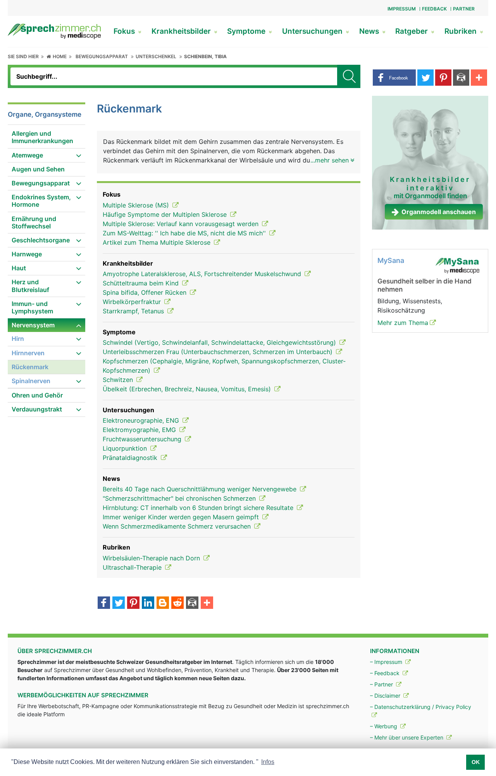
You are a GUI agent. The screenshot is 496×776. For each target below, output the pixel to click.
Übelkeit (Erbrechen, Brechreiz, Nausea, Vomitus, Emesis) (188, 389)
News (370, 31)
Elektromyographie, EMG (140, 430)
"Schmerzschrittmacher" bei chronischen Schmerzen (180, 498)
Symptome (247, 31)
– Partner (382, 684)
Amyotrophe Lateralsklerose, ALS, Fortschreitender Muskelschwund (203, 274)
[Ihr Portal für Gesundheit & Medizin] (54, 31)
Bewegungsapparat (102, 56)
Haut (19, 268)
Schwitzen (119, 380)
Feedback (434, 9)
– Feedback (385, 673)
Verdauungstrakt (37, 409)
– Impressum (387, 661)
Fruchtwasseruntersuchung (143, 439)
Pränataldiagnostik (131, 457)
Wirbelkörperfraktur (133, 302)
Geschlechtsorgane (41, 240)
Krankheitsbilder (182, 31)
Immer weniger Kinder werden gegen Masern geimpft (182, 517)
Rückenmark (30, 367)
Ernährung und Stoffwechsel (34, 222)
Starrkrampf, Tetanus (134, 311)
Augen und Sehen (38, 169)
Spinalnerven (31, 381)
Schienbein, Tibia (205, 56)
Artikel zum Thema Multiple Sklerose (157, 242)
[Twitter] (119, 603)
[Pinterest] (133, 603)
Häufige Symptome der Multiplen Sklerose (166, 214)
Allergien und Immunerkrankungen (42, 137)
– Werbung (384, 726)
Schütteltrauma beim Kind (142, 283)
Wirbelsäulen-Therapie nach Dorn (152, 558)
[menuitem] (46, 137)
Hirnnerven (28, 353)
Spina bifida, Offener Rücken (145, 292)
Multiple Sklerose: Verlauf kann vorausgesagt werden (181, 224)
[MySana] (457, 265)
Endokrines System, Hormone (41, 200)
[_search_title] (348, 76)
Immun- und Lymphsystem (32, 307)
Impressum (402, 9)
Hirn (18, 338)
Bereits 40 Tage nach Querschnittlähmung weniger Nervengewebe (200, 489)
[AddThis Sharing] (207, 603)
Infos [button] (267, 762)
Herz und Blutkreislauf (30, 285)
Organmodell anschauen (438, 212)
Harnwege (27, 254)
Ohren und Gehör (37, 395)
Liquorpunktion (126, 448)
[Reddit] (177, 603)
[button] (394, 77)
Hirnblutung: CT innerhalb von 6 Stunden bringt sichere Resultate (199, 508)
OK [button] (476, 762)
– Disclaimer (386, 695)
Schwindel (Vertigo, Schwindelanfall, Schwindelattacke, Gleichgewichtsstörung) (220, 342)
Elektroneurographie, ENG (142, 420)
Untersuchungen (313, 31)
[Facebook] (104, 603)
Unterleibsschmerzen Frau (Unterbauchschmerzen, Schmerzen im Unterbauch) (218, 352)
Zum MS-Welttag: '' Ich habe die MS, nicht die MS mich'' (185, 233)
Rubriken (461, 31)
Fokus (125, 31)
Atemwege (27, 155)
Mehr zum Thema (402, 323)
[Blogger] (163, 603)
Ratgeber (412, 31)
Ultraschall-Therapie (133, 567)
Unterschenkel (156, 56)
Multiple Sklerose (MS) (137, 205)
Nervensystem (33, 325)
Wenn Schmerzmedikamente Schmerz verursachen (178, 526)
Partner (464, 9)
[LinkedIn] (148, 603)
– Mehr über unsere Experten (407, 737)
